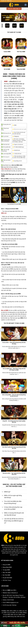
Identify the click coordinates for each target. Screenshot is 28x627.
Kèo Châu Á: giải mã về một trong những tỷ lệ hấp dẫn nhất (14, 447)
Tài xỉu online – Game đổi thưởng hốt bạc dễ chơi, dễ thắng (14, 343)
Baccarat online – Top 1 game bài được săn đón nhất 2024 (14, 474)
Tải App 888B (6, 570)
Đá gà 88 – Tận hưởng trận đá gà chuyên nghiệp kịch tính (14, 421)
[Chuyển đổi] (2, 492)
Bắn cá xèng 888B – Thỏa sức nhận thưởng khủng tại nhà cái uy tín (14, 395)
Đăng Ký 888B (6, 564)
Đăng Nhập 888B (7, 567)
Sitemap (14, 605)
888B (5, 81)
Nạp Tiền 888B (7, 572)
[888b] (14, 4)
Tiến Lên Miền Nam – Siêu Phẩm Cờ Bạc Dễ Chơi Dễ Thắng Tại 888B (14, 369)
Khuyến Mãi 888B (7, 577)
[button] (25, 5)
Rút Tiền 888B (6, 575)
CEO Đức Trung (7, 580)
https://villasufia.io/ (12, 592)
